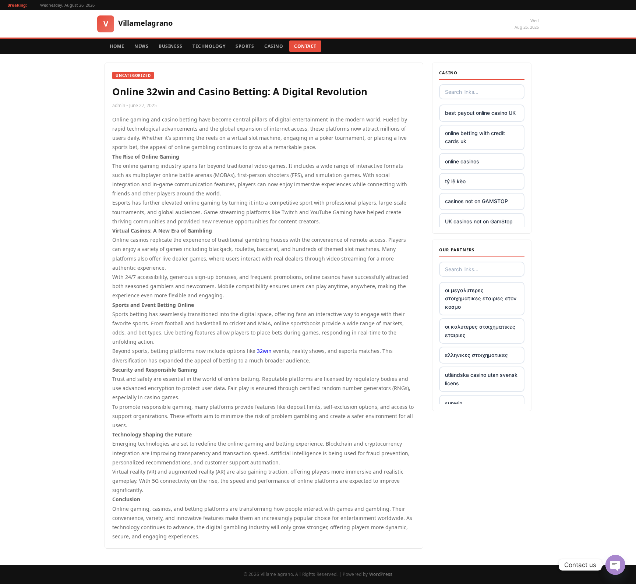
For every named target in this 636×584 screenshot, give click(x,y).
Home (117, 46)
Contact (305, 46)
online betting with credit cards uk (475, 137)
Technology (208, 46)
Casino (273, 46)
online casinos (462, 161)
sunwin (453, 403)
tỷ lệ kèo (455, 181)
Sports (245, 46)
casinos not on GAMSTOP (476, 201)
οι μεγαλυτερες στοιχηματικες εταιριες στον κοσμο (480, 298)
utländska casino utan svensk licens (481, 379)
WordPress (381, 574)
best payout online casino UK (480, 113)
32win (264, 350)
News (141, 46)
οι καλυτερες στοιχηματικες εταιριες (480, 330)
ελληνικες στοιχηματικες (476, 355)
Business (170, 46)
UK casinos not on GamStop (479, 221)
